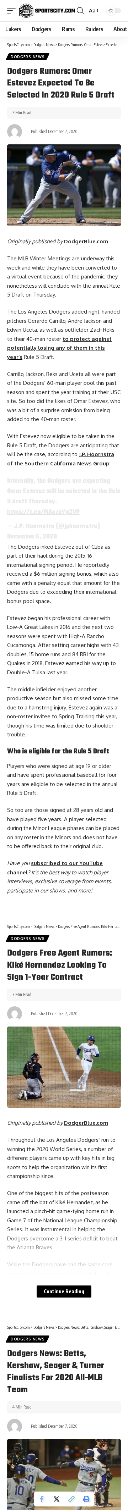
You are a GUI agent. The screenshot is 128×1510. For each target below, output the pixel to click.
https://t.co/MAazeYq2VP (43, 512)
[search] (80, 10)
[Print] (86, 1499)
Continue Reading (64, 1291)
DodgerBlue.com (86, 241)
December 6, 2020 (32, 537)
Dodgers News (27, 57)
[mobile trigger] (13, 11)
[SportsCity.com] (47, 11)
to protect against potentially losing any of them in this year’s (59, 348)
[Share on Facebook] (41, 1499)
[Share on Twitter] (56, 1499)
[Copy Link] (71, 1499)
